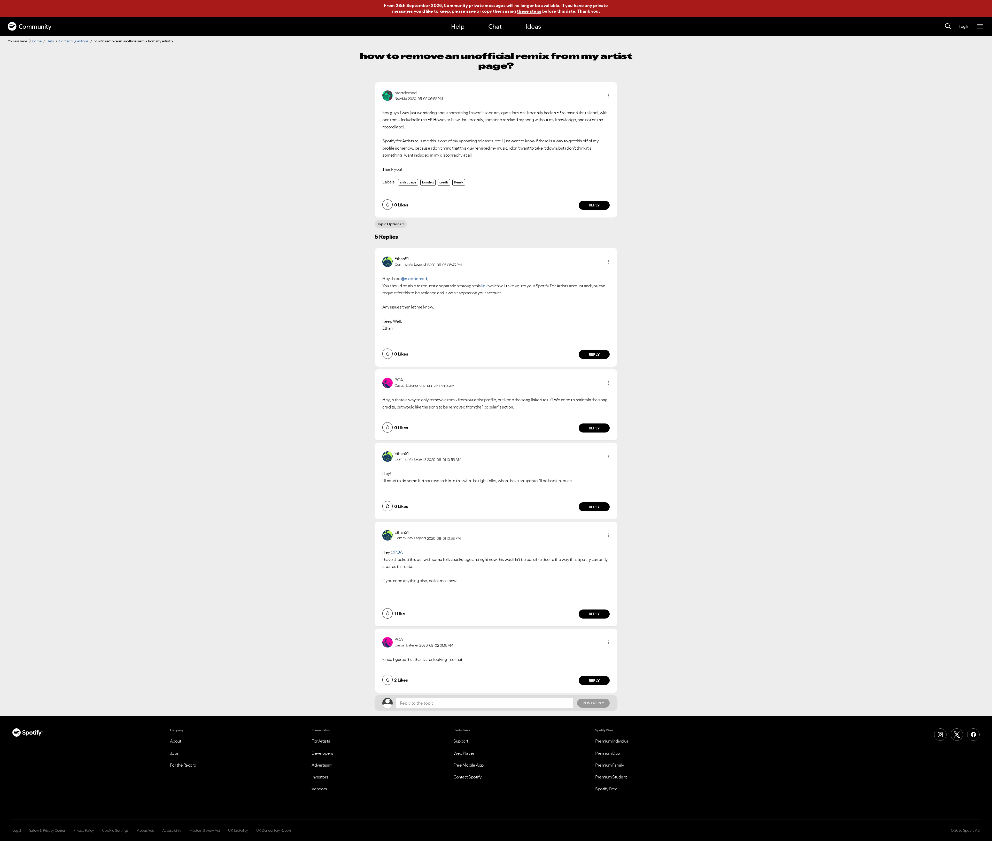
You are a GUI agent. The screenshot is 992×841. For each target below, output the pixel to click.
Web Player (463, 753)
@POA (396, 552)
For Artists (321, 741)
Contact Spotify (467, 777)
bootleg (428, 182)
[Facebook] (973, 734)
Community (35, 26)
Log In (964, 26)
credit (443, 182)
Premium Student (611, 777)
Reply (594, 205)
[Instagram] (940, 734)
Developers (322, 753)
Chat (495, 26)
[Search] (947, 26)
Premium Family (609, 765)
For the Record (183, 765)
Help (457, 26)
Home (37, 41)
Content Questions (74, 41)
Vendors (319, 789)
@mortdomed (414, 278)
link (484, 286)
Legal (16, 830)
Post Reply (593, 703)
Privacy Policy (83, 830)
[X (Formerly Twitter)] (957, 734)
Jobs (174, 753)
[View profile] (387, 95)
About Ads (145, 830)
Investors (320, 777)
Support (460, 741)
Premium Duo (607, 753)
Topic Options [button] (389, 224)
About (175, 741)
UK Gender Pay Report (273, 830)
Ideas (533, 26)
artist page (408, 182)
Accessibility (171, 830)
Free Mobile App (468, 765)
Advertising (322, 765)
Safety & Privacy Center (47, 830)
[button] (608, 95)
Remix (458, 182)
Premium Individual (612, 741)
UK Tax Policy (238, 830)
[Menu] (980, 26)
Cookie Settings (115, 830)
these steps (529, 11)
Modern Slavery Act (204, 830)
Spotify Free (606, 789)
